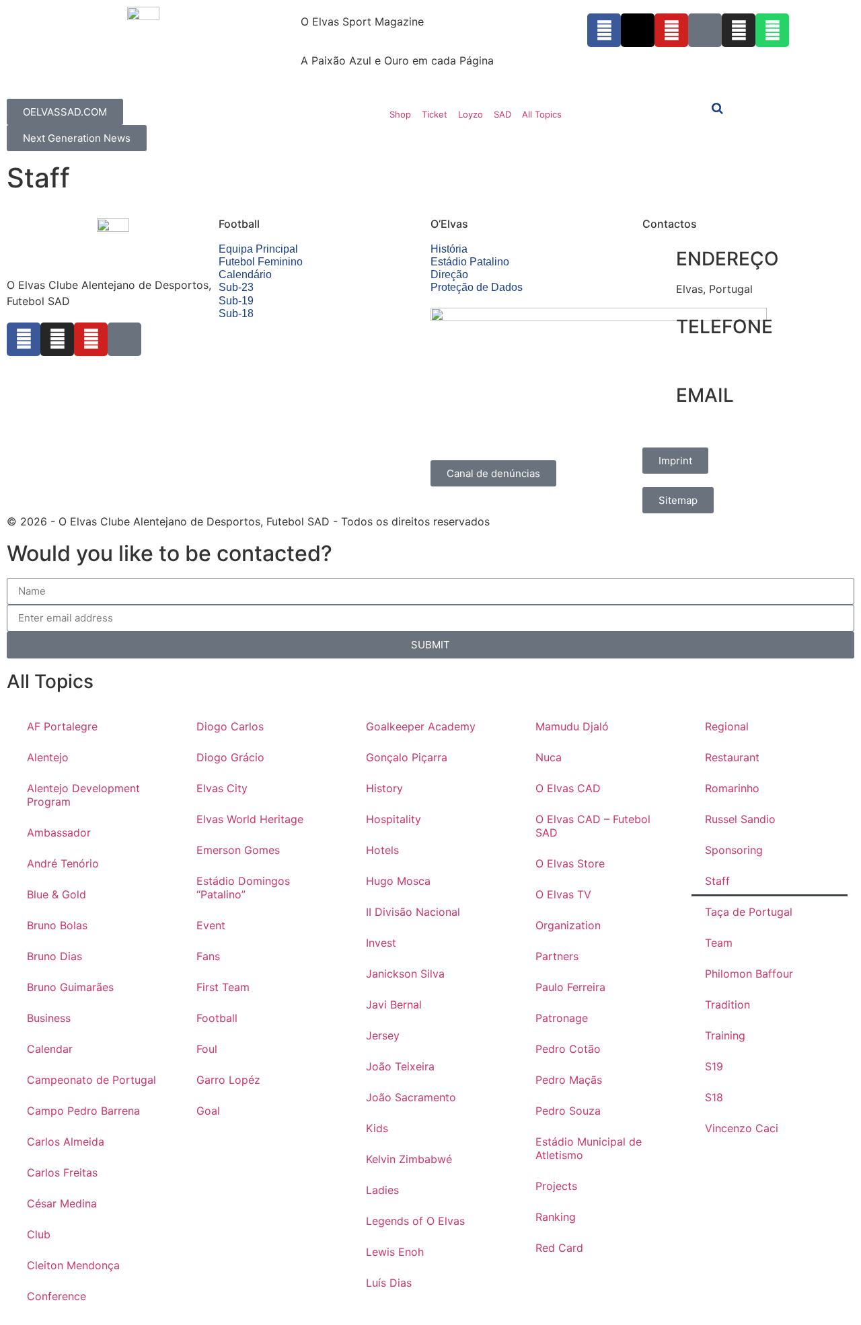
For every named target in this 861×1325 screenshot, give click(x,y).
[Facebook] (23, 339)
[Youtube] (671, 30)
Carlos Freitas (62, 1172)
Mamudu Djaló (572, 726)
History (384, 788)
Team (719, 942)
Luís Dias (389, 1282)
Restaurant (732, 757)
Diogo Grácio (230, 757)
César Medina (62, 1203)
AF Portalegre (62, 726)
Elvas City (222, 788)
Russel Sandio (740, 819)
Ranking (555, 1217)
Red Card (559, 1247)
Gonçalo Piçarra (406, 757)
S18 (714, 1097)
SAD (502, 114)
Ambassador (59, 832)
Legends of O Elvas (415, 1221)
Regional (727, 726)
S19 (714, 1066)
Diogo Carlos (230, 726)
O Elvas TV (563, 894)
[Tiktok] (705, 30)
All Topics (542, 114)
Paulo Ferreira (570, 987)
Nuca (548, 757)
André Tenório (63, 863)
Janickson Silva (405, 973)
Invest (381, 942)
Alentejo (48, 757)
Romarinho (732, 788)
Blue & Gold (56, 894)
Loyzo (470, 114)
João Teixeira (400, 1066)
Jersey (383, 1035)
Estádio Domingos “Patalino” (243, 887)
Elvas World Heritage (249, 819)
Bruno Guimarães (70, 987)
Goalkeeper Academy (421, 726)
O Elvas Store (570, 863)
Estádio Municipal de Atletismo (588, 1148)
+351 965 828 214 (723, 357)
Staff (717, 881)
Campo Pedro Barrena (83, 1110)
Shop (400, 114)
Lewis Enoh (395, 1251)
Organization (568, 925)
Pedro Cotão (568, 1049)
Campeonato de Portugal (91, 1079)
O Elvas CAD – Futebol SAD (592, 825)
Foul (206, 1049)
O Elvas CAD (568, 788)
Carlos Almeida (65, 1141)
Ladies (382, 1190)
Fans (208, 956)
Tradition (727, 1004)
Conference (56, 1296)
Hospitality (393, 819)
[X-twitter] (637, 30)
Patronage (561, 1018)
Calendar (50, 1049)
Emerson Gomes (238, 850)
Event (210, 925)
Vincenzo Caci (741, 1128)
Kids (377, 1128)
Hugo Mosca (398, 881)
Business (49, 1018)
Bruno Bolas (57, 925)
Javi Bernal (394, 1004)
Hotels (382, 850)
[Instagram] (738, 30)
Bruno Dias (54, 956)
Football (216, 1018)
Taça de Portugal (748, 911)
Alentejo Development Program (83, 794)
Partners (556, 956)
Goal (208, 1110)
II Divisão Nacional (413, 911)
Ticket (434, 114)
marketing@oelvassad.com (744, 426)
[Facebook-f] (604, 30)
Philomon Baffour (749, 973)
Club (38, 1234)
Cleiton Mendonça (73, 1265)
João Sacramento (411, 1097)
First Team (223, 987)
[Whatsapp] (772, 30)
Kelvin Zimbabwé (409, 1159)
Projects (556, 1186)
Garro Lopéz (228, 1079)
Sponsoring (734, 850)
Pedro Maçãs (568, 1079)
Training (725, 1035)
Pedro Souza (568, 1110)
